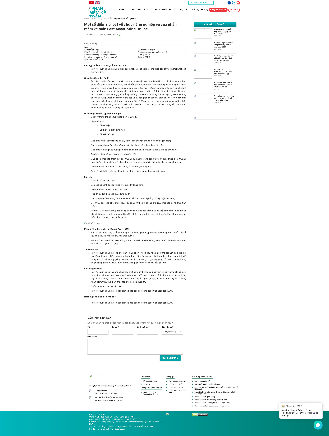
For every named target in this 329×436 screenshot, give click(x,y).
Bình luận (92, 337)
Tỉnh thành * (167, 327)
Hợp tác (184, 10)
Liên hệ (204, 10)
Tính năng (137, 10)
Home (86, 18)
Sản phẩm (108, 18)
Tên (89, 327)
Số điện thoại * (143, 327)
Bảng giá (148, 10)
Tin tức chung (96, 18)
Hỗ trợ (195, 10)
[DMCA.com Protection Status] (200, 415)
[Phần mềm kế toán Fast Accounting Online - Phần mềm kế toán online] (102, 11)
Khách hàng (161, 10)
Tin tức (172, 10)
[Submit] (211, 3)
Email (115, 327)
